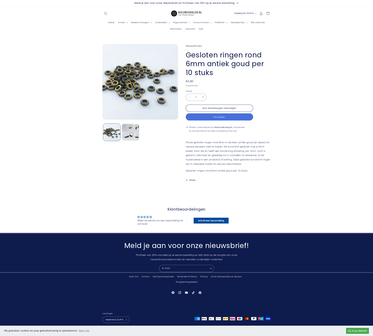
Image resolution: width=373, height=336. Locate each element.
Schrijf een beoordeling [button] (211, 220)
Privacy (204, 277)
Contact (145, 277)
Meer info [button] (84, 330)
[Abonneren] (210, 268)
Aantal (189, 91)
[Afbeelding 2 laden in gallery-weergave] (130, 132)
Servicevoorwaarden (163, 277)
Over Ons (133, 277)
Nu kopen (219, 117)
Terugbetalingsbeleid (187, 282)
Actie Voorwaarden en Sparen (226, 277)
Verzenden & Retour (187, 277)
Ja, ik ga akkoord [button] (357, 331)
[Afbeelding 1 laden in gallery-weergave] (111, 132)
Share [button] (192, 180)
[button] (105, 13)
